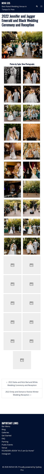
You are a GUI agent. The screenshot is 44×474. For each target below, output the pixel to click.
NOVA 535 (6, 3)
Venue (4, 448)
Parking (5, 441)
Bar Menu (6, 426)
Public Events (7, 444)
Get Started (6, 435)
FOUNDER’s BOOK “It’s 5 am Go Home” (18, 450)
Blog (4, 429)
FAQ (3, 438)
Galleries (5, 432)
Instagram (6, 454)
